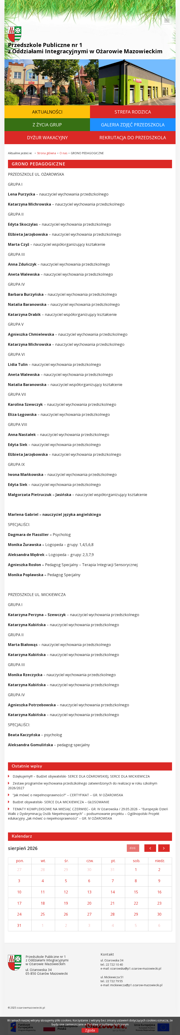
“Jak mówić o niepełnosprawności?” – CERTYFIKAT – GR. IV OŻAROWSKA (68, 795)
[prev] (150, 848)
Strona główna (46, 153)
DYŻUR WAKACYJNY (47, 137)
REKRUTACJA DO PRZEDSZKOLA (132, 137)
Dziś (133, 848)
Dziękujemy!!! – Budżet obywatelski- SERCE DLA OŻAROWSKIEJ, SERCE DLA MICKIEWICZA (81, 776)
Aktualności (47, 112)
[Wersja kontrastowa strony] (171, 7)
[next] (164, 848)
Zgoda (90, 1030)
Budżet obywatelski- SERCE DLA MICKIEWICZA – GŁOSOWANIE (61, 802)
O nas (63, 153)
